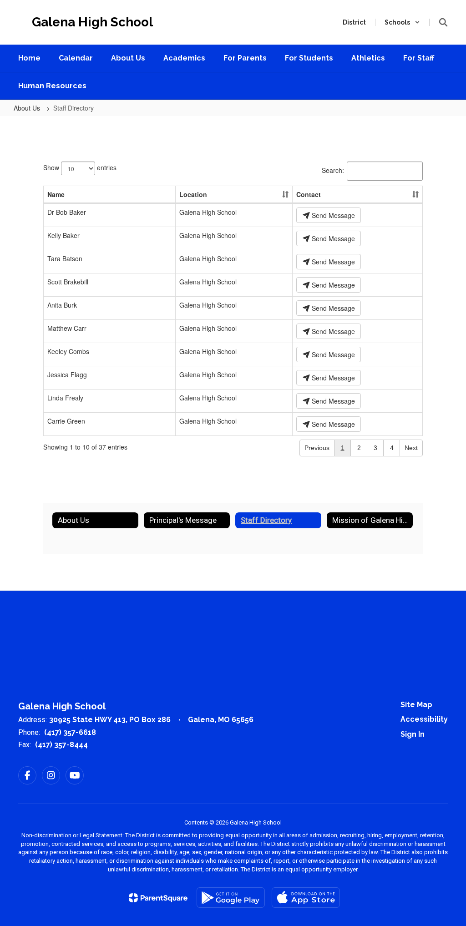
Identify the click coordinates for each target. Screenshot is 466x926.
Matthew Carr (66, 328)
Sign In (412, 734)
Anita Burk (62, 304)
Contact (308, 194)
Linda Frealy (65, 397)
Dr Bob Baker (66, 212)
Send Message (332, 215)
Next (411, 447)
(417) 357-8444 (61, 744)
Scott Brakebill (67, 281)
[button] (402, 22)
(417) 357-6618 (70, 732)
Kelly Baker (63, 235)
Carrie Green (66, 420)
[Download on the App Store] (306, 897)
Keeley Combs (68, 351)
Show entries (79, 167)
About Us (28, 107)
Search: (333, 169)
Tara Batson (64, 258)
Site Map (416, 704)
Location (193, 194)
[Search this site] (443, 22)
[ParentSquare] (158, 898)
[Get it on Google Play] (231, 897)
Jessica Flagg (67, 374)
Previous (316, 447)
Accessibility (424, 719)
